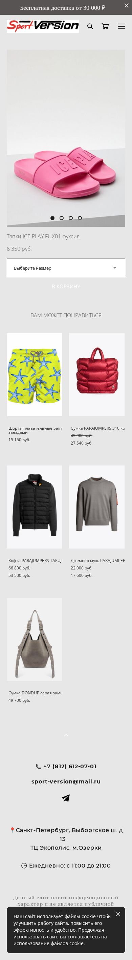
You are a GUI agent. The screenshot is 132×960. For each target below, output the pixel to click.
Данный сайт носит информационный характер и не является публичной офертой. (66, 904)
